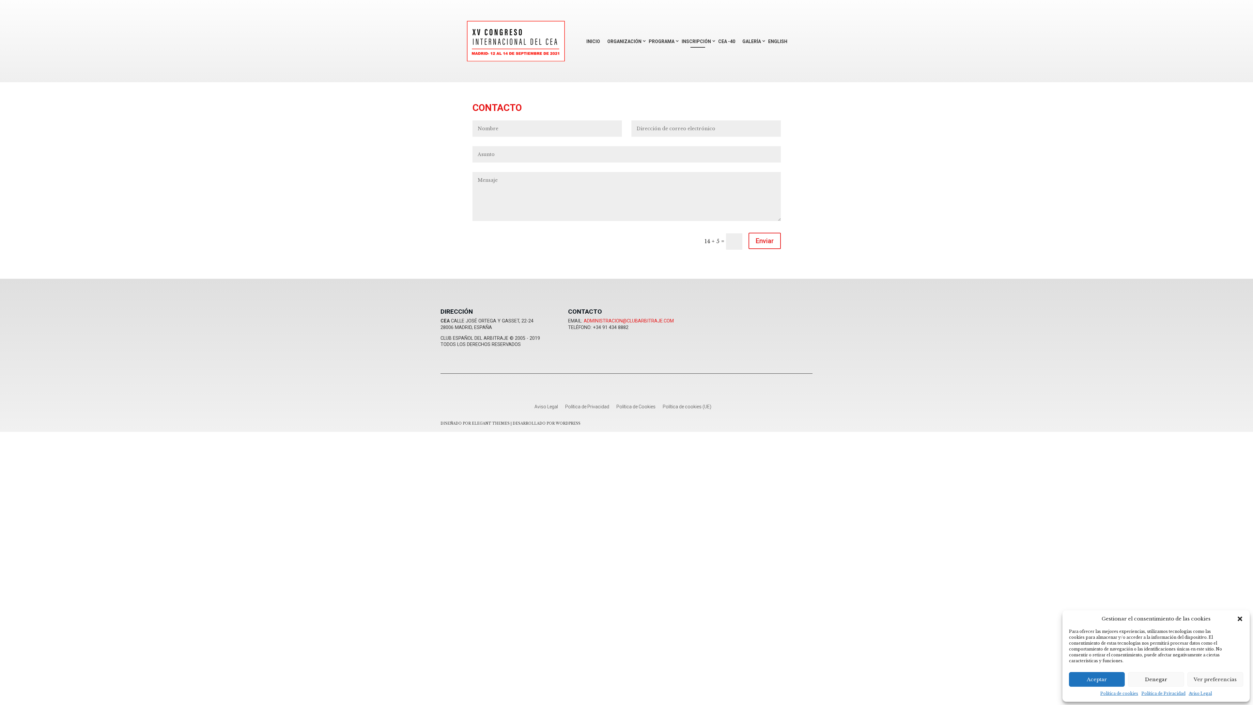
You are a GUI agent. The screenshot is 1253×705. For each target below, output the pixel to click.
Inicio (593, 41)
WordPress (568, 423)
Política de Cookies (636, 406)
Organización (624, 41)
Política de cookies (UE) (687, 406)
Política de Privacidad (1163, 693)
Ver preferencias (1215, 679)
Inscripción (696, 41)
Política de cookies (1119, 693)
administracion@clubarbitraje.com (629, 321)
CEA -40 (726, 41)
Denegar (1156, 679)
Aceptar (1097, 679)
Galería (751, 41)
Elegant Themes (491, 423)
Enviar (765, 241)
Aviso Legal (1200, 693)
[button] (1240, 619)
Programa (661, 41)
